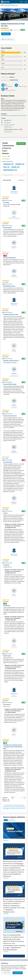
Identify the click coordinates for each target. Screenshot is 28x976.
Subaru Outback (14, 452)
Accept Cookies (17, 972)
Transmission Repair (21, 115)
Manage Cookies (6, 972)
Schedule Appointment (8, 39)
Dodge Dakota (14, 696)
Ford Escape (14, 503)
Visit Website (7, 122)
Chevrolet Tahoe (14, 555)
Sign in (21, 1)
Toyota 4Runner (14, 407)
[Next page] (24, 798)
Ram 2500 (14, 351)
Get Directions (8, 131)
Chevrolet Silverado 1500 (14, 376)
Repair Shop (13, 115)
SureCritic (2, 4)
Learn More (5, 840)
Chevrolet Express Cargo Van (14, 218)
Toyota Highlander (14, 193)
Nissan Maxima (14, 305)
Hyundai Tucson (14, 276)
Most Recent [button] (21, 180)
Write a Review (6, 33)
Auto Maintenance (10, 4)
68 (22, 797)
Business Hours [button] (8, 126)
